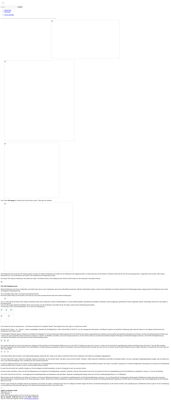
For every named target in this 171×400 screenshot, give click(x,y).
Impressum (7, 12)
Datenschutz (7, 10)
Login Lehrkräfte (9, 15)
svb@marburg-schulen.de (31, 398)
